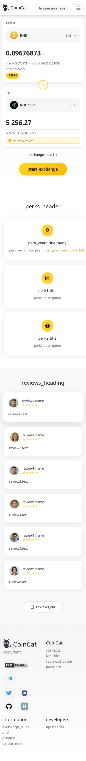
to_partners (12, 743)
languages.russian (53, 8)
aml (5, 732)
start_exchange (43, 169)
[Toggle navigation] (78, 8)
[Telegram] (10, 678)
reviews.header (59, 661)
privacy (8, 738)
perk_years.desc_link (69, 250)
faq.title (52, 655)
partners (53, 666)
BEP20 (12, 75)
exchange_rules (15, 726)
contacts (53, 650)
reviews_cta (45, 607)
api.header (55, 726)
